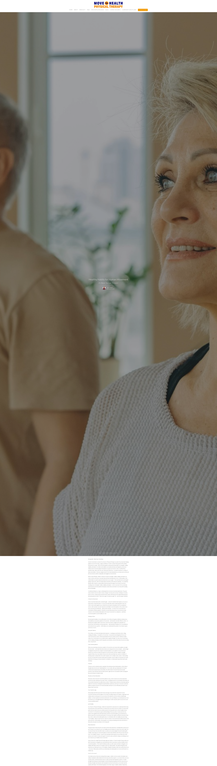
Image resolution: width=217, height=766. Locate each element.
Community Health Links (129, 9)
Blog (107, 9)
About (76, 9)
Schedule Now (143, 9)
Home (70, 9)
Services (81, 9)
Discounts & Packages (97, 9)
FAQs (88, 9)
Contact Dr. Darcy (115, 9)
